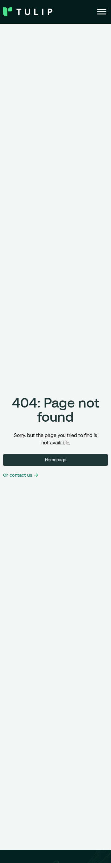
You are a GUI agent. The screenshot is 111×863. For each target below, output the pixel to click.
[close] (101, 11)
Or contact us (17, 475)
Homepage (55, 459)
